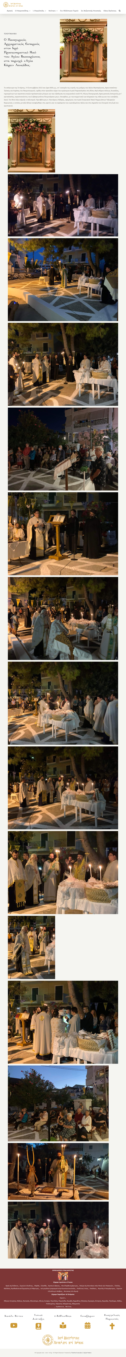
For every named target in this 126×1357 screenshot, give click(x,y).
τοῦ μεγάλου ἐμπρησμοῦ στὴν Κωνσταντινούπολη (57, 1288)
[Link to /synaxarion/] (87, 1325)
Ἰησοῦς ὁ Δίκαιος (54, 1286)
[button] (119, 10)
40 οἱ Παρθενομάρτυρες (69, 1286)
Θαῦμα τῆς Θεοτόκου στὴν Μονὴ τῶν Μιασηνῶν (96, 1286)
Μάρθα (37, 1286)
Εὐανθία (44, 1286)
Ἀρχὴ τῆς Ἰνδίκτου (12, 1286)
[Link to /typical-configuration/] (38, 1326)
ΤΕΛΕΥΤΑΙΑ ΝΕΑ (10, 34)
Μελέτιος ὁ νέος (82, 1288)
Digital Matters (87, 1353)
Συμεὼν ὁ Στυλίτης (26, 1286)
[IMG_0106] (83, 20)
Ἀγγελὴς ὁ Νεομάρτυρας (106, 1288)
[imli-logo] (63, 1335)
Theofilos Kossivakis (76, 1353)
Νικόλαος (93, 1288)
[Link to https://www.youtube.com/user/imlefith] (13, 1325)
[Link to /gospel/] (112, 1326)
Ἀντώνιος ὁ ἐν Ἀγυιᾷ (71, 1291)
